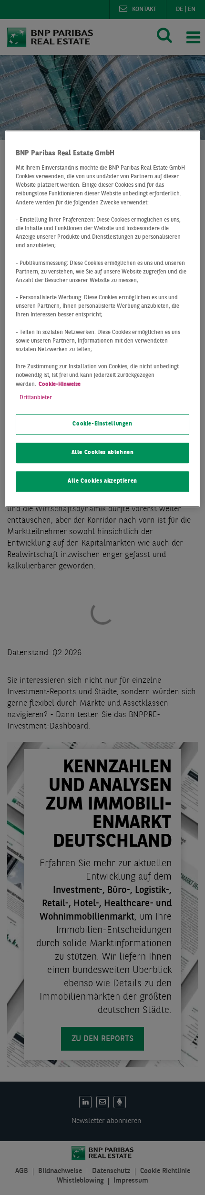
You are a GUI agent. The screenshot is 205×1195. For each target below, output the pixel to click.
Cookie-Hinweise (60, 384)
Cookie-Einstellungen (102, 424)
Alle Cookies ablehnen (103, 453)
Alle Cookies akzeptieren (102, 481)
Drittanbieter (36, 398)
